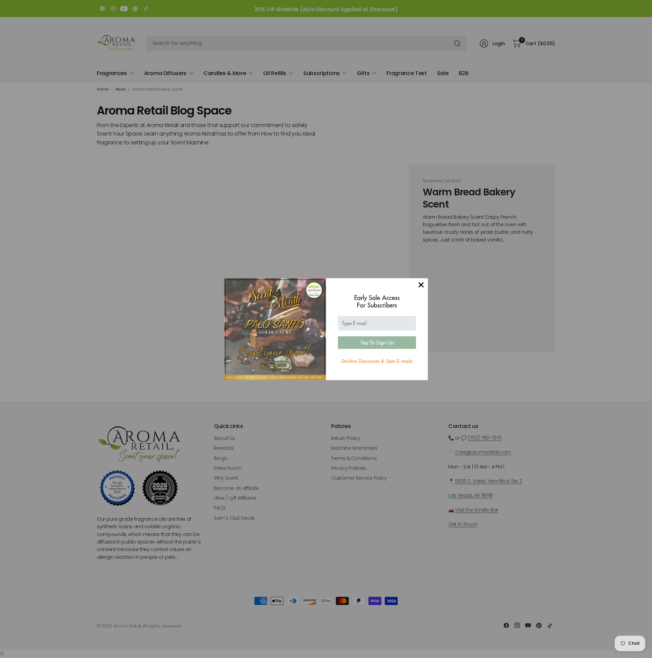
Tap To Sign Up (377, 342)
